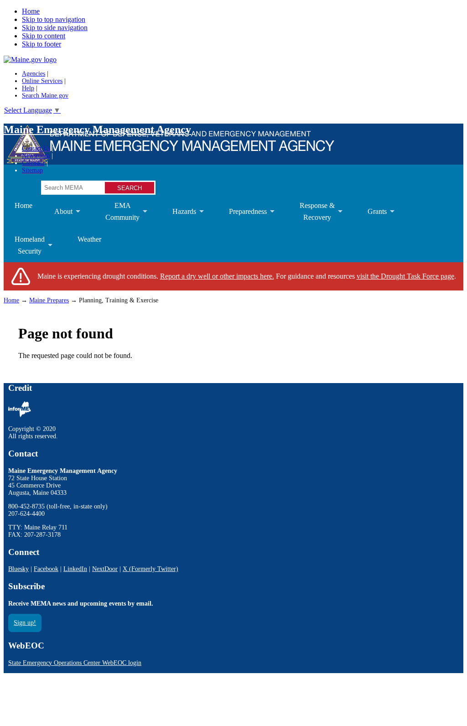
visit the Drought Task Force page (405, 276)
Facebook (46, 568)
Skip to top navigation (53, 19)
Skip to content (43, 36)
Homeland (24, 248)
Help (28, 88)
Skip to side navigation (55, 27)
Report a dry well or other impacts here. (217, 276)
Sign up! (25, 622)
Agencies (33, 73)
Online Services (42, 81)
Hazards (178, 217)
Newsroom (36, 155)
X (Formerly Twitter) (150, 568)
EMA (117, 215)
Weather (89, 239)
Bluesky (18, 568)
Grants (372, 217)
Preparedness (242, 217)
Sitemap (32, 170)
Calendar (33, 163)
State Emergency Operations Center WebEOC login (74, 662)
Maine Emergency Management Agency (97, 129)
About (58, 217)
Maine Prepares (49, 300)
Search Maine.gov (45, 95)
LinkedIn (75, 568)
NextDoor (105, 568)
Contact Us (36, 148)
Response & (312, 215)
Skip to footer (41, 44)
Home (31, 11)
